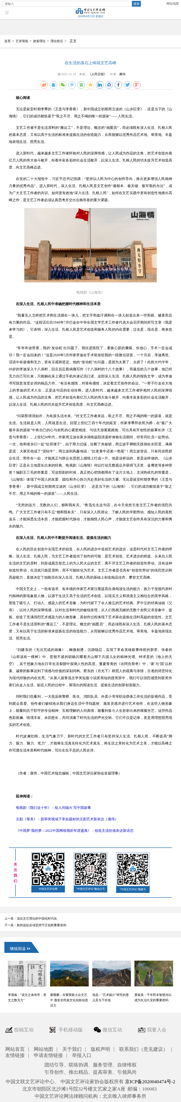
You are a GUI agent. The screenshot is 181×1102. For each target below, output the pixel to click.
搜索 (136, 4)
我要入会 (156, 1030)
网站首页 (15, 1049)
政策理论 (39, 41)
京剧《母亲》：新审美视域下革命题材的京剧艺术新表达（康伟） (67, 819)
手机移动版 (70, 1030)
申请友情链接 (48, 1055)
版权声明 (100, 1049)
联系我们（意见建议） (143, 1049)
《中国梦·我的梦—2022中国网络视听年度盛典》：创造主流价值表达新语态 (75, 830)
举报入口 (81, 1055)
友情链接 (15, 1055)
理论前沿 (57, 41)
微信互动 (112, 1030)
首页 (7, 41)
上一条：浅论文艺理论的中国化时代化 (30, 918)
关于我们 (72, 1049)
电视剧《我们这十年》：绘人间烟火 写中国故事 (53, 808)
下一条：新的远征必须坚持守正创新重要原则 (35, 925)
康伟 (122, 74)
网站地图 (172, 3)
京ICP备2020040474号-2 (150, 1081)
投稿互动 (24, 1030)
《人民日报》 (97, 74)
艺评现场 (22, 41)
